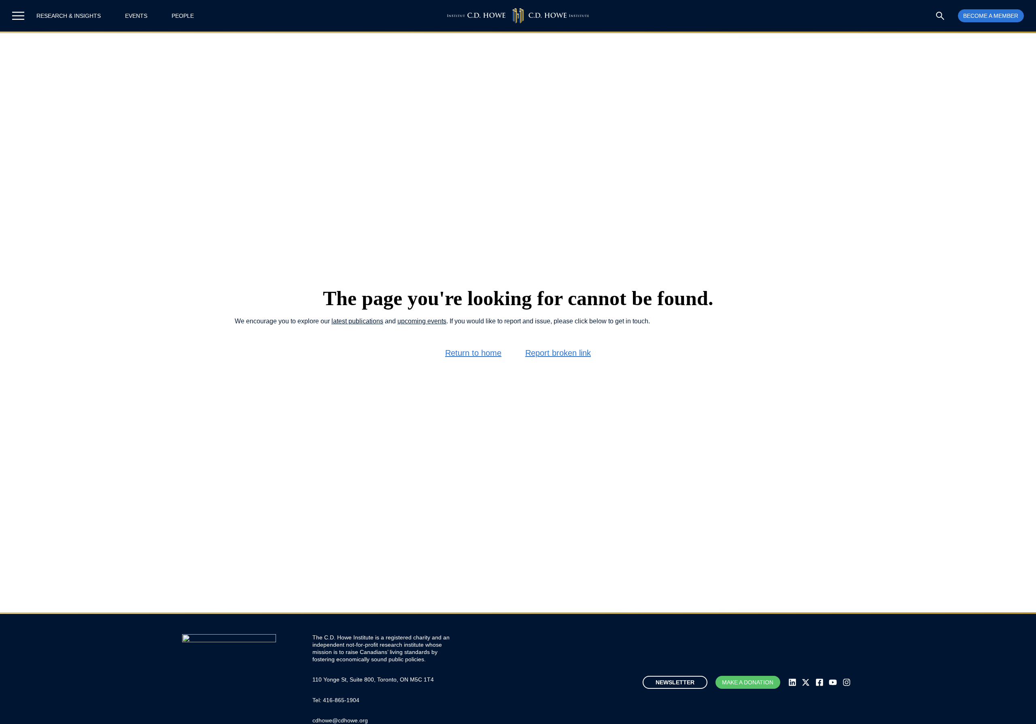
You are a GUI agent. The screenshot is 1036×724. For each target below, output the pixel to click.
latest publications (357, 321)
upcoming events (421, 321)
